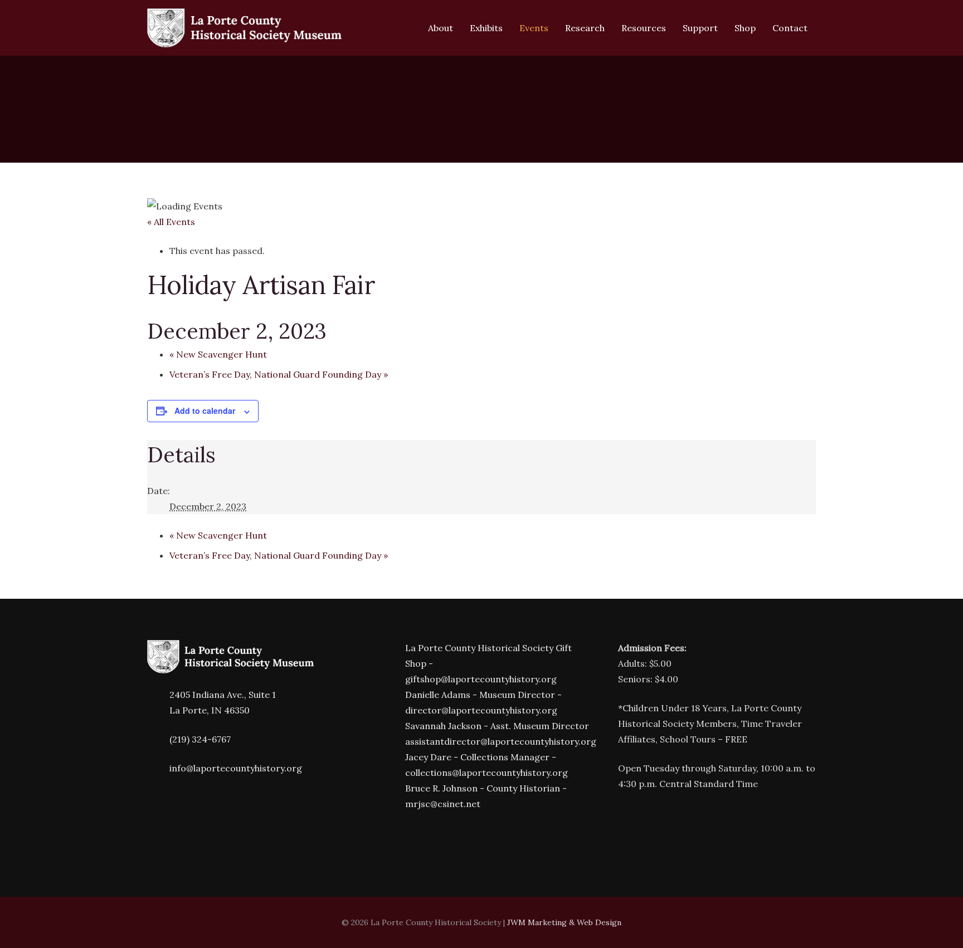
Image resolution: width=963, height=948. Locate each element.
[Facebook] (398, 840)
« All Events (171, 221)
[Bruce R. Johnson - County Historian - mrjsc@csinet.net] (394, 796)
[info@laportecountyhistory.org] (158, 768)
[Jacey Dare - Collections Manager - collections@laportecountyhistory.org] (394, 765)
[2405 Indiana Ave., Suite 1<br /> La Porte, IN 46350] (158, 702)
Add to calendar (204, 410)
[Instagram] (431, 840)
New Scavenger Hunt (218, 354)
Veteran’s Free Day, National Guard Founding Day (278, 374)
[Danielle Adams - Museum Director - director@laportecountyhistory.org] (394, 702)
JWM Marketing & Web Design (564, 922)
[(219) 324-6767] (158, 739)
